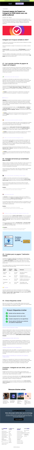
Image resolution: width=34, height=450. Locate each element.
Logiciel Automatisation (4, 439)
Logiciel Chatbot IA (5, 437)
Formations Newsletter (20, 432)
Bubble (10, 438)
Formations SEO (19, 437)
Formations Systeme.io (20, 433)
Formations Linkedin (20, 443)
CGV (25, 431)
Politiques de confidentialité (26, 434)
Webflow (10, 442)
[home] (10, 3)
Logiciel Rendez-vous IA (5, 441)
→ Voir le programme (18, 419)
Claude (10, 433)
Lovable (10, 441)
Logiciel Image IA (4, 436)
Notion (7, 114)
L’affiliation (5, 100)
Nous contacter (26, 430)
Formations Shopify (20, 436)
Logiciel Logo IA (4, 433)
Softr (9, 437)
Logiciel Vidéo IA (4, 431)
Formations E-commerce (19, 439)
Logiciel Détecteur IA (5, 432)
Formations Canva (20, 431)
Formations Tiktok (19, 440)
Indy (9, 432)
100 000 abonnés (22, 49)
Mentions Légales (27, 432)
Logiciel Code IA (4, 444)
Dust (9, 436)
